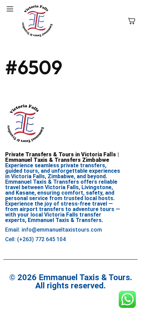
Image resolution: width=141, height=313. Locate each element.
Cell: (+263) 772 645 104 (35, 239)
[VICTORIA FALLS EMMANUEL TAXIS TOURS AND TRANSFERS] (37, 21)
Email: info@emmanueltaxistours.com (53, 229)
